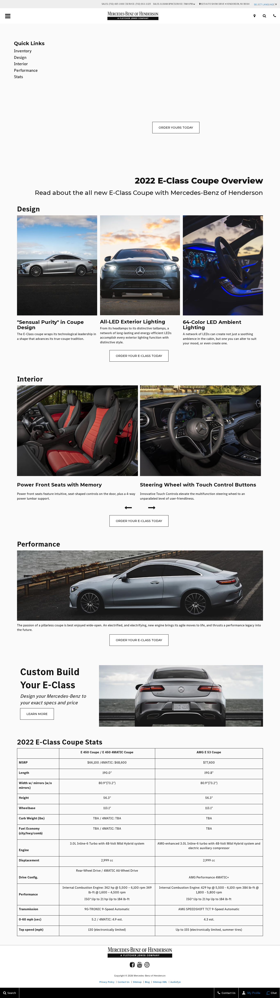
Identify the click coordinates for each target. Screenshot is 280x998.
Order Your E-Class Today (139, 356)
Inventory (23, 51)
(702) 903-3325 (143, 4)
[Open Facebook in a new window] (132, 965)
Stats (18, 77)
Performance (26, 70)
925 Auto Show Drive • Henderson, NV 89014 (225, 4)
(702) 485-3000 (116, 4)
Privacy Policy (106, 982)
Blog (147, 982)
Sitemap (137, 982)
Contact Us (124, 982)
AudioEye (175, 982)
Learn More (37, 714)
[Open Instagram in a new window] (147, 965)
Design (20, 57)
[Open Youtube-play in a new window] (140, 965)
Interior (21, 64)
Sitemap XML (160, 982)
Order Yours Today (176, 127)
